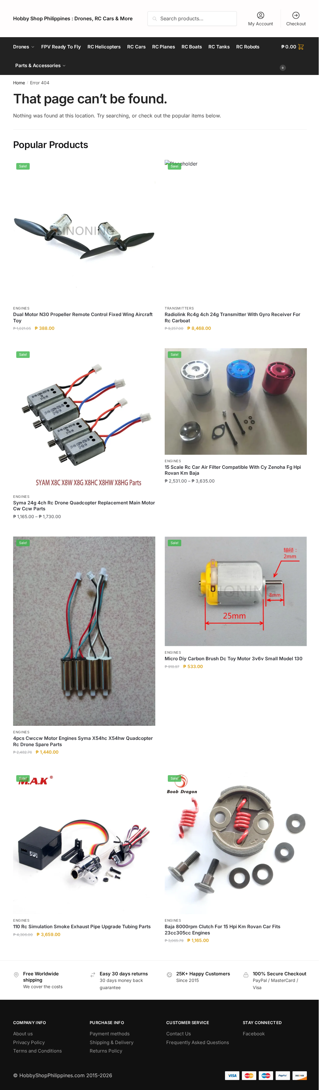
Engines (21, 308)
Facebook (254, 1034)
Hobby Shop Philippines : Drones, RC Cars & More (72, 18)
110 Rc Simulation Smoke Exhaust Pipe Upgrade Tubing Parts (82, 926)
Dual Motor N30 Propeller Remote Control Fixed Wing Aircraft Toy (82, 317)
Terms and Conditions (37, 1051)
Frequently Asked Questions (197, 1042)
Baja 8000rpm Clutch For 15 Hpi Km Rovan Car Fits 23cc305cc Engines (222, 930)
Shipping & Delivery (111, 1042)
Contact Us (178, 1034)
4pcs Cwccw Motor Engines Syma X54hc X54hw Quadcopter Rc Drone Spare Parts (83, 741)
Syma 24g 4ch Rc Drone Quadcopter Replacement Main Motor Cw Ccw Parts (84, 506)
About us (23, 1034)
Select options (84, 529)
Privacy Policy (29, 1042)
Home (19, 82)
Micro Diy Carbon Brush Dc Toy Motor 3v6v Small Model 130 (233, 658)
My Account (260, 23)
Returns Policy (106, 1051)
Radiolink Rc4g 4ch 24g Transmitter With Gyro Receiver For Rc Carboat (232, 317)
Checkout (296, 23)
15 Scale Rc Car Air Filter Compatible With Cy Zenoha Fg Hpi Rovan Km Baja (233, 470)
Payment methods (110, 1034)
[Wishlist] (146, 169)
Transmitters (179, 308)
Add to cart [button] (84, 341)
